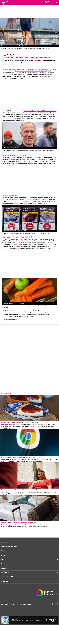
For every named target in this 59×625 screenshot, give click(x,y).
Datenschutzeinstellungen (24, 604)
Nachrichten (4, 542)
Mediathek (4, 568)
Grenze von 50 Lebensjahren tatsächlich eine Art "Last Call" (40, 111)
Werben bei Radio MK (7, 577)
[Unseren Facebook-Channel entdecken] (55, 604)
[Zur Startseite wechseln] (5, 3)
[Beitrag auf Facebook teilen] (11, 55)
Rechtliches (4, 581)
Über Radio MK (5, 572)
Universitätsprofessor (19, 244)
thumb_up (56, 620)
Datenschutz (11, 604)
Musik (3, 559)
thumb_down (50, 620)
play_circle (53, 620)
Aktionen (3, 551)
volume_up (46, 620)
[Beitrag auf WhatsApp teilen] (8, 55)
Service (3, 564)
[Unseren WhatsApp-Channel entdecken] (52, 604)
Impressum (4, 604)
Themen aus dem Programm (9, 546)
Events (3, 555)
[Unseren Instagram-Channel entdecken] (57, 604)
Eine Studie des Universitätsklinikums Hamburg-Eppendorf (31, 71)
